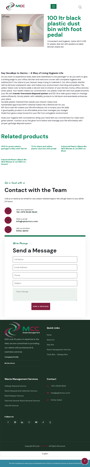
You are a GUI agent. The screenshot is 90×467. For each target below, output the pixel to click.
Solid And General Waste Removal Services (22, 400)
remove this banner (75, 463)
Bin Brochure (10, 363)
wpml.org (28, 463)
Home (49, 335)
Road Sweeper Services (14, 395)
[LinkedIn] (22, 422)
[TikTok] (43, 422)
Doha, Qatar (22, 230)
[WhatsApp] (29, 422)
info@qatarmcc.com (27, 221)
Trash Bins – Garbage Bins (57, 354)
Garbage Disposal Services (15, 386)
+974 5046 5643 (28, 212)
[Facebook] (8, 422)
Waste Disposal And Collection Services (21, 391)
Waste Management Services (59, 349)
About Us (50, 339)
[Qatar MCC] (15, 6)
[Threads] (50, 422)
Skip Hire (50, 344)
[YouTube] (36, 422)
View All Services (12, 405)
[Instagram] (15, 422)
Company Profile (11, 357)
